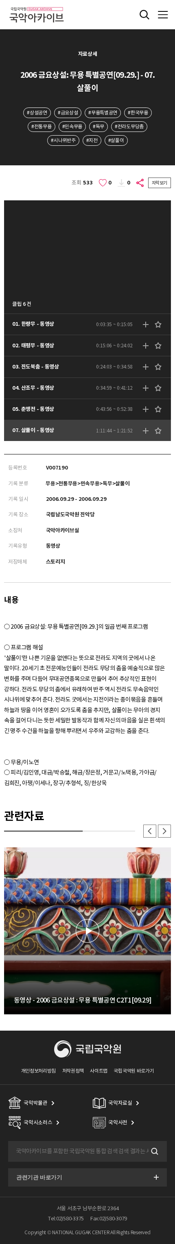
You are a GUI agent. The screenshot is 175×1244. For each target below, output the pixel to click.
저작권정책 (73, 1071)
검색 (154, 1151)
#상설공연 (37, 113)
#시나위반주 (63, 140)
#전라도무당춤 (129, 126)
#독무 (98, 126)
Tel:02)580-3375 (66, 1218)
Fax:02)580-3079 (108, 1218)
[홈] (36, 5)
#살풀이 (116, 140)
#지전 (92, 140)
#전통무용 (41, 126)
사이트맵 (98, 1071)
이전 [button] (149, 831)
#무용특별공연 (102, 113)
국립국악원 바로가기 (134, 1071)
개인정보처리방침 (38, 1071)
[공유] (140, 183)
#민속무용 (72, 126)
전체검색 (144, 14)
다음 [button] (164, 831)
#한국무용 (138, 113)
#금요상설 (68, 113)
